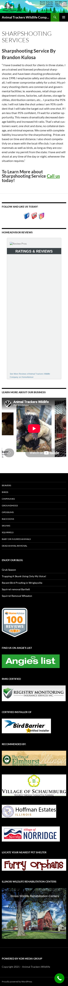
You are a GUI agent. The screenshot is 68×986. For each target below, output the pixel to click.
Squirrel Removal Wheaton (17, 595)
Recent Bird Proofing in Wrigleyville (22, 582)
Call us (53, 176)
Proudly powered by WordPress (17, 981)
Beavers (6, 485)
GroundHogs (10, 505)
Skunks (6, 525)
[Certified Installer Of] (26, 725)
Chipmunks (8, 498)
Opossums (8, 512)
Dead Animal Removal (14, 545)
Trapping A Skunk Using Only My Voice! (24, 576)
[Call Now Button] (59, 978)
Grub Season (9, 569)
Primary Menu (63, 17)
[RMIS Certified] (34, 692)
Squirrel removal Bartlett (16, 589)
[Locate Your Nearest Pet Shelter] (34, 864)
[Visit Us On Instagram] (41, 215)
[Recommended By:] (34, 757)
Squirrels (7, 532)
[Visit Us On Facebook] (26, 215)
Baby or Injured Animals (16, 539)
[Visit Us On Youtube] (34, 215)
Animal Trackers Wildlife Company (26, 17)
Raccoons (8, 519)
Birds (5, 492)
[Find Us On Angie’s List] (31, 660)
